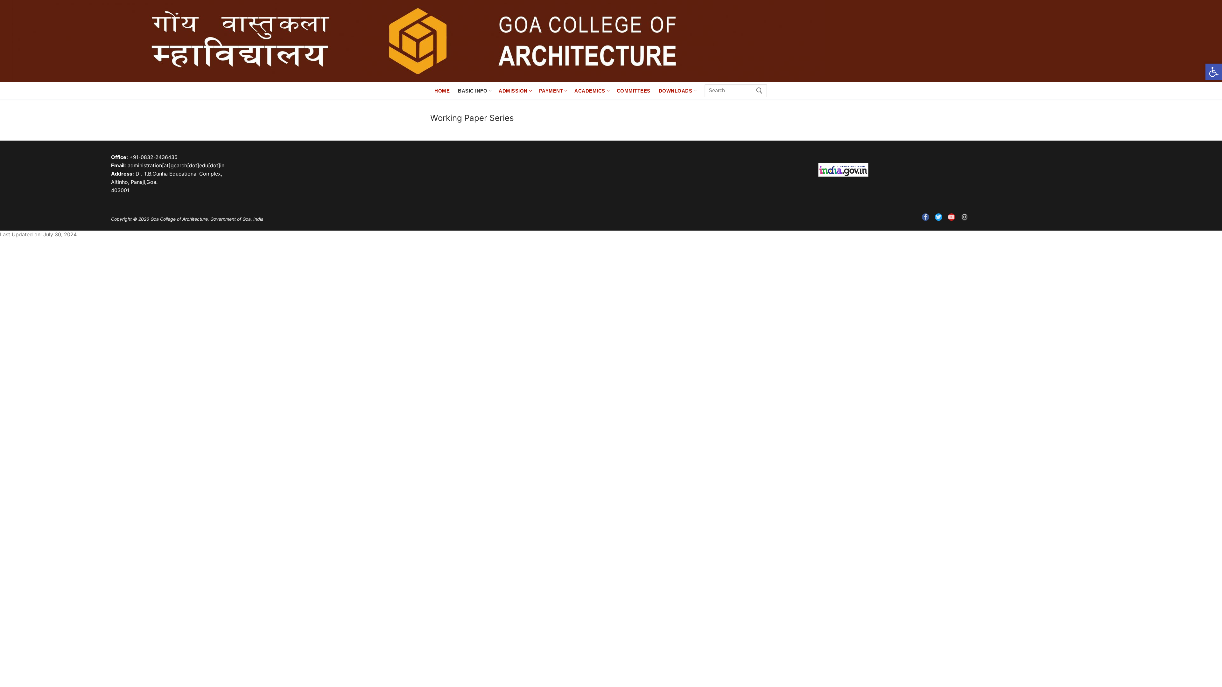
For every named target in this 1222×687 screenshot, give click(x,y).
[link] (1213, 72)
